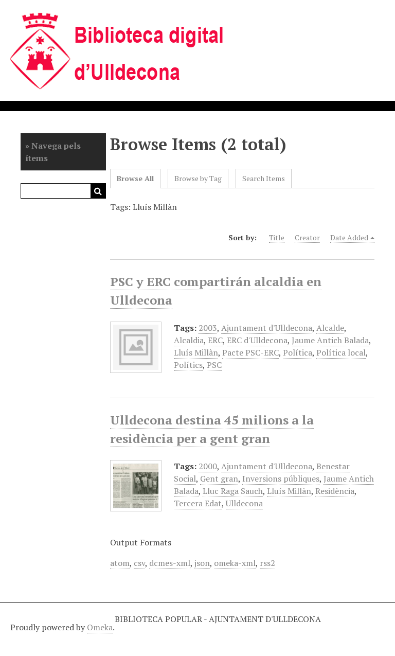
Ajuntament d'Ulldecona (266, 327)
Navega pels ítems (53, 152)
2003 (208, 327)
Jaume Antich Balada (330, 340)
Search (98, 191)
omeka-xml (235, 563)
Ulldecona (244, 503)
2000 (208, 466)
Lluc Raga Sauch (233, 491)
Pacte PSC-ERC (250, 352)
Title (276, 237)
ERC (215, 340)
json (202, 563)
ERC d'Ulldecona (257, 340)
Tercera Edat (198, 503)
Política (297, 352)
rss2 (267, 563)
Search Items (263, 178)
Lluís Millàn (196, 352)
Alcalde (330, 327)
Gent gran (219, 478)
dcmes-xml (169, 563)
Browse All (135, 178)
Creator (307, 237)
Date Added (349, 237)
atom (120, 563)
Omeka (100, 627)
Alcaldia (189, 340)
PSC (214, 364)
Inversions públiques (280, 478)
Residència (334, 491)
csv (139, 563)
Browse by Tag (198, 178)
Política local (341, 352)
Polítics (188, 364)
